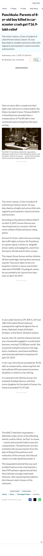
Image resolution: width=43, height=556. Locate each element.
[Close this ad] (41, 542)
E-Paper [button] (14, 8)
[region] (22, 86)
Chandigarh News (23, 494)
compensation (26, 491)
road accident (14, 491)
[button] (30, 499)
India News (34, 8)
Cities (12, 494)
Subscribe (36, 3)
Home (4, 8)
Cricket (23, 8)
